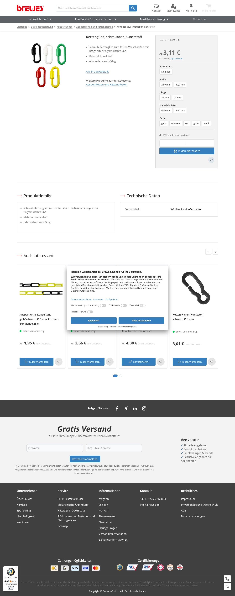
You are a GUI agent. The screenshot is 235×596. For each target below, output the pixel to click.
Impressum (188, 499)
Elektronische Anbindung (73, 504)
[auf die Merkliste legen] (211, 160)
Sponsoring (24, 510)
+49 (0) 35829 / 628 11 (153, 499)
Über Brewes (24, 499)
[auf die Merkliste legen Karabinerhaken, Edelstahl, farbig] (161, 362)
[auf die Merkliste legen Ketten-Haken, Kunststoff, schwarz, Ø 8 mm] (212, 362)
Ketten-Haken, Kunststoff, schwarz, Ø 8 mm (188, 317)
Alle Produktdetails (97, 71)
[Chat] (227, 586)
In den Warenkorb (39, 361)
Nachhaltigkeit (25, 516)
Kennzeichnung (37, 19)
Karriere (22, 504)
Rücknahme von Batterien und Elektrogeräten (76, 518)
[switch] (11, 588)
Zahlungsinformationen (113, 539)
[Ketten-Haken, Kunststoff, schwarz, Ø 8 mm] (194, 288)
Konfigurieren (140, 361)
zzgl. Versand (176, 58)
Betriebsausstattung (152, 19)
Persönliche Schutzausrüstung (93, 19)
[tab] (115, 375)
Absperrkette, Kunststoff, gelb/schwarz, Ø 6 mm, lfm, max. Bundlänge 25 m (39, 319)
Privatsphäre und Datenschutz (199, 504)
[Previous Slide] (208, 252)
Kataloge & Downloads (71, 510)
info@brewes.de (150, 504)
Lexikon (103, 504)
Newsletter (105, 522)
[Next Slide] (215, 252)
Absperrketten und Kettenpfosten (94, 26)
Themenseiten (107, 516)
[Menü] (16, 568)
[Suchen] (133, 8)
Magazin (104, 499)
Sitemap (63, 526)
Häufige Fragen (108, 528)
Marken (197, 19)
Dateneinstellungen (193, 516)
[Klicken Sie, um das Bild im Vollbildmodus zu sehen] (48, 66)
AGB (183, 510)
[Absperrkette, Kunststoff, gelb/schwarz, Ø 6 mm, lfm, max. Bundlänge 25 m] (41, 288)
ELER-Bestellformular (70, 499)
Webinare (23, 522)
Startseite (22, 26)
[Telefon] (227, 578)
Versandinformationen (113, 534)
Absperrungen (65, 26)
